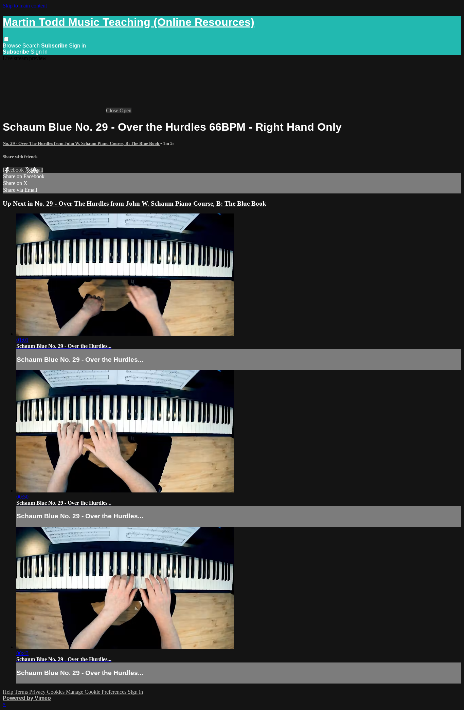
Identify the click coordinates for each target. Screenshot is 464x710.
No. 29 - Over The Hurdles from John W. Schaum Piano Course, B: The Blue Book (81, 143)
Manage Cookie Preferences (97, 692)
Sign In (39, 52)
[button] (6, 39)
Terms (22, 692)
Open (125, 110)
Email (37, 170)
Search (31, 46)
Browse (12, 46)
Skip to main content (25, 5)
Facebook (14, 170)
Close (113, 110)
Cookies (56, 692)
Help (9, 692)
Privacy (38, 692)
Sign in (77, 46)
